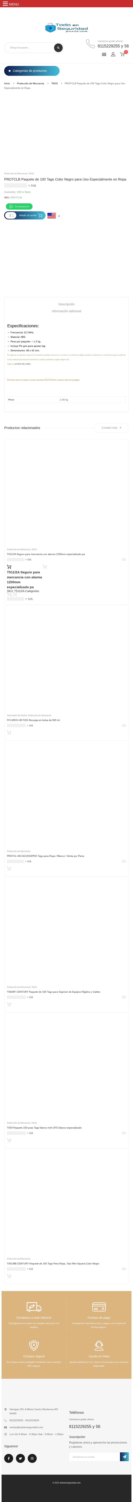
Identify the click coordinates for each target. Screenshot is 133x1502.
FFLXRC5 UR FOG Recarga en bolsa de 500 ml (33, 720)
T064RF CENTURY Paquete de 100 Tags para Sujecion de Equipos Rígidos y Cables (53, 991)
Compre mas (110, 427)
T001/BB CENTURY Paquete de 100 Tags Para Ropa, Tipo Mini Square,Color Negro (53, 1263)
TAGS (54, 83)
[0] (124, 55)
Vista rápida (124, 559)
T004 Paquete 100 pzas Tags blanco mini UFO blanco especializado (44, 1127)
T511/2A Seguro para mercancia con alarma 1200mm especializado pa (46, 554)
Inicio (7, 83)
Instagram (32, 1460)
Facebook (8, 1460)
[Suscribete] (124, 1456)
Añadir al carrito (28, 215)
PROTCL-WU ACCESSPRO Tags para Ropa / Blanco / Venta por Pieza (45, 856)
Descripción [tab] (66, 304)
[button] (6, 4)
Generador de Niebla (17, 715)
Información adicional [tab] (66, 311)
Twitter (20, 1460)
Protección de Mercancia (30, 83)
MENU (14, 4)
